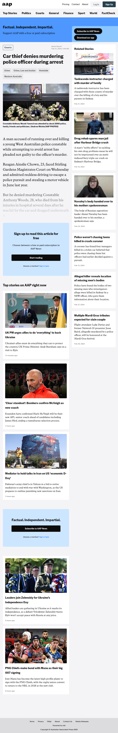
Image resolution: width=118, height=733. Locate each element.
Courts (40, 13)
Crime (7, 70)
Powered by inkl (59, 726)
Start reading (36, 257)
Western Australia (13, 76)
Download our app (85, 37)
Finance (68, 13)
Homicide (43, 70)
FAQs (49, 721)
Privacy (41, 721)
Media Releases (82, 721)
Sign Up (109, 4)
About (85, 4)
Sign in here (44, 266)
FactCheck (108, 13)
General (54, 13)
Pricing (65, 4)
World (93, 13)
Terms (32, 721)
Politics (26, 13)
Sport (81, 13)
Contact (76, 4)
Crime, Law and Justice (25, 70)
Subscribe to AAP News (88, 31)
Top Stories (10, 13)
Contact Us (67, 721)
